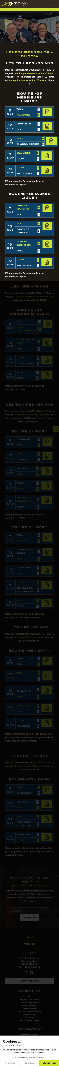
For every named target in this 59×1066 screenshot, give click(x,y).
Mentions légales (29, 1034)
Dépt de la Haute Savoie (29, 1011)
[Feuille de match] (47, 112)
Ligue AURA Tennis (29, 999)
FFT (29, 996)
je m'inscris (29, 917)
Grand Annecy (29, 1008)
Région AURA (29, 1014)
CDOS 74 (29, 1017)
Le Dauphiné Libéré (29, 1020)
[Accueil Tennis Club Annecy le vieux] (15, 3)
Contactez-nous (29, 981)
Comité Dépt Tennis (29, 1002)
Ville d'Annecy (29, 1005)
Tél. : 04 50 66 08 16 (29, 967)
